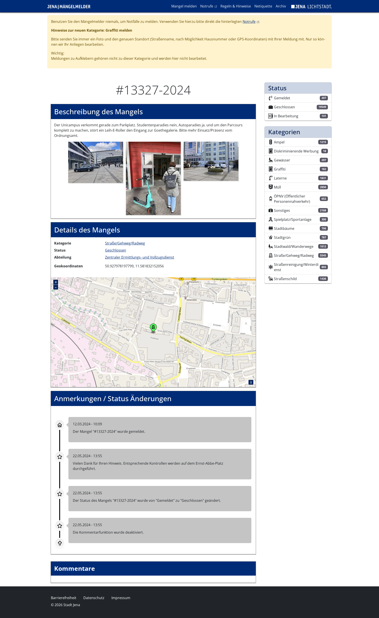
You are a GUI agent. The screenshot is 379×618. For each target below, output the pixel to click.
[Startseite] (70, 6)
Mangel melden (184, 6)
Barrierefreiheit (63, 597)
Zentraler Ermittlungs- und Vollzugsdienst (139, 257)
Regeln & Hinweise (235, 6)
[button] (95, 161)
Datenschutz (93, 597)
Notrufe (209, 6)
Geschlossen (115, 250)
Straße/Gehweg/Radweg (125, 243)
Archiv (281, 6)
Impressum (120, 597)
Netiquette (263, 6)
